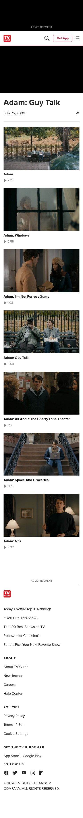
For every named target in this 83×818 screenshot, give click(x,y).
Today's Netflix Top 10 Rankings (27, 609)
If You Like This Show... (21, 618)
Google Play (32, 756)
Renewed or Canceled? (22, 636)
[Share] (77, 113)
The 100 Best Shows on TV (24, 627)
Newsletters (13, 676)
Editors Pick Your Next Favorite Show (32, 644)
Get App (63, 38)
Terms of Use (13, 725)
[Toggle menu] (77, 38)
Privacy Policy (14, 716)
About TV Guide (16, 667)
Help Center (13, 693)
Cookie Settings (16, 733)
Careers (9, 684)
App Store (11, 756)
